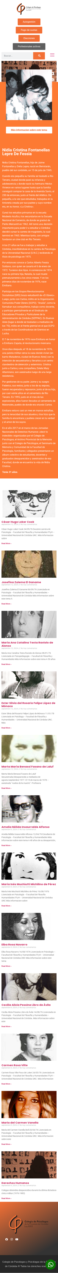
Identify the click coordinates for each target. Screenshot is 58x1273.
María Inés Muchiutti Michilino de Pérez (28, 884)
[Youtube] (16, 1239)
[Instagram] (11, 1239)
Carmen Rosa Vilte (14, 1065)
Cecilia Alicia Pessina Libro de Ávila (26, 1005)
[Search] (39, 55)
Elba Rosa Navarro (14, 944)
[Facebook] (6, 1239)
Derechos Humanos (15, 1183)
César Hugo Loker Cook (17, 522)
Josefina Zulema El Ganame (21, 582)
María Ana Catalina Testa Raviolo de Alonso (27, 644)
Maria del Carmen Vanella (19, 1122)
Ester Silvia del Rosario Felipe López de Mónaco (28, 704)
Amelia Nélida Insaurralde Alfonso (25, 827)
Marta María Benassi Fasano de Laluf (27, 766)
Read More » (6, 543)
